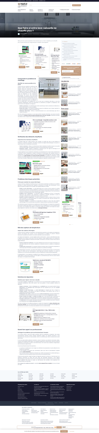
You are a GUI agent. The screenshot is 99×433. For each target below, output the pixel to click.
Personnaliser (72, 431)
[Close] (68, 172)
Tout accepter (64, 431)
